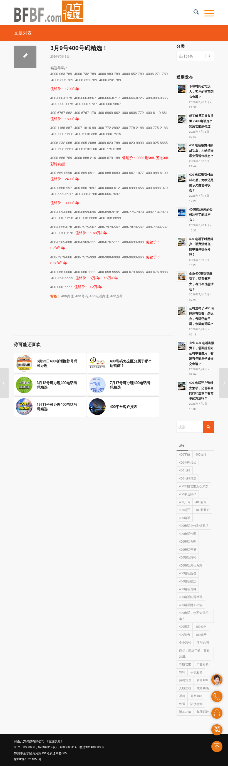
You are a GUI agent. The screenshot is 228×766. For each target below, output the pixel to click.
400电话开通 (187, 549)
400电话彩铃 (187, 557)
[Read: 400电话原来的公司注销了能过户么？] (182, 212)
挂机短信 (185, 680)
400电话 (184, 517)
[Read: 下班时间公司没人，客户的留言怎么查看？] (182, 89)
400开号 (184, 502)
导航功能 (185, 664)
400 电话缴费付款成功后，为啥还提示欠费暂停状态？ (201, 150)
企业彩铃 (185, 642)
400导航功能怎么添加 (194, 486)
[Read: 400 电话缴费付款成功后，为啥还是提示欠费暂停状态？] (182, 178)
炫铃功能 (203, 688)
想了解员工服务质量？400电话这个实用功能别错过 (201, 120)
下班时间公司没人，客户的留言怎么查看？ (201, 91)
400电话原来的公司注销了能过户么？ (200, 214)
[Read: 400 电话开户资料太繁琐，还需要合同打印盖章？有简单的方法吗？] (182, 386)
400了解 (184, 454)
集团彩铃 (203, 711)
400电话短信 (187, 573)
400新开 (184, 509)
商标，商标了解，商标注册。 (194, 653)
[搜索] (193, 12)
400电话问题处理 (190, 596)
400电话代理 (187, 533)
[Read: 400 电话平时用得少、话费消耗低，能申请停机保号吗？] (182, 242)
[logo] (49, 12)
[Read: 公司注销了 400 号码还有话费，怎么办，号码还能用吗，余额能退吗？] (182, 311)
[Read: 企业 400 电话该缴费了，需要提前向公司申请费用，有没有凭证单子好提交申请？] (182, 346)
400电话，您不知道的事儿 (194, 615)
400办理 (67, 296)
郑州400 (196, 695)
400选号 (116, 296)
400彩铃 (201, 502)
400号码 (81, 296)
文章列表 (23, 32)
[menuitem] (193, 12)
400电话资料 (187, 589)
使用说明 (203, 642)
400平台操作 (187, 494)
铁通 (182, 703)
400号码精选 (187, 478)
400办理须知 (187, 462)
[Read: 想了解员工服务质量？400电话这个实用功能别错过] (182, 119)
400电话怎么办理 (190, 565)
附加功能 (185, 711)
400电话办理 (99, 296)
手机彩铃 (196, 672)
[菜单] (206, 12)
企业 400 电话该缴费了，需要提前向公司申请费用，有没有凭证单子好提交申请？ (201, 353)
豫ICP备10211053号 (27, 759)
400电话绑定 (187, 581)
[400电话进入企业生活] (4, 383)
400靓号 (201, 634)
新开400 (202, 680)
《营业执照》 (54, 741)
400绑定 (184, 626)
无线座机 (185, 688)
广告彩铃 (203, 664)
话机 (182, 695)
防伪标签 (196, 703)
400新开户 (202, 509)
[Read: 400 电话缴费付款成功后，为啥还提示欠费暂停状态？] (182, 148)
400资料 (201, 626)
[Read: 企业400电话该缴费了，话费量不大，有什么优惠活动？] (182, 276)
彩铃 (182, 672)
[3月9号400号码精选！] (25, 57)
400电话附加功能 (190, 604)
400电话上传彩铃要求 (194, 525)
